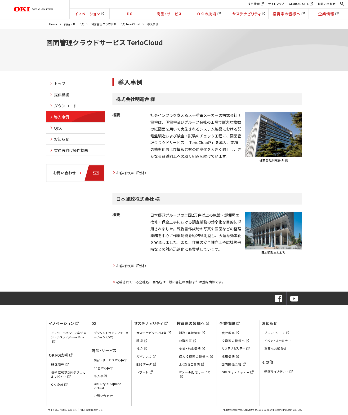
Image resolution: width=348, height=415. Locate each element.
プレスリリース (274, 333)
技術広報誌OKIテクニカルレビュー (68, 374)
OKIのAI (57, 384)
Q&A (58, 128)
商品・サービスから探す (110, 360)
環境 (139, 340)
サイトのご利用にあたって (62, 409)
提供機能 (61, 94)
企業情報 (326, 14)
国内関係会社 (231, 364)
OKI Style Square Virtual (107, 385)
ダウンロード (65, 106)
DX (129, 14)
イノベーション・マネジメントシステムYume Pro (68, 335)
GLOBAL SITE (299, 4)
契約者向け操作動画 (71, 150)
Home (53, 24)
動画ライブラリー (276, 371)
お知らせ (61, 139)
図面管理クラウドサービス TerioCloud (115, 24)
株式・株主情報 (190, 348)
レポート (142, 372)
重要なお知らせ (275, 348)
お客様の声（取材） (132, 172)
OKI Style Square (235, 372)
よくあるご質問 (189, 364)
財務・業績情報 (190, 333)
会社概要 (228, 333)
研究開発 (57, 364)
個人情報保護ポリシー (93, 409)
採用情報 (254, 4)
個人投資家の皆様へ (194, 356)
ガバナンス (144, 356)
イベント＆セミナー (277, 340)
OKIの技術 (206, 14)
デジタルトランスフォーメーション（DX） (111, 335)
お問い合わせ (326, 4)
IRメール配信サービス (194, 372)
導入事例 (61, 117)
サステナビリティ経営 (151, 333)
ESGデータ (144, 364)
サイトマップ (276, 4)
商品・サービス (169, 14)
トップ (59, 83)
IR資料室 (185, 340)
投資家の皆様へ (286, 14)
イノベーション (87, 14)
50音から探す (103, 368)
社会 (139, 348)
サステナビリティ (246, 14)
